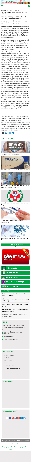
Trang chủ (3, 10)
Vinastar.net (15, 444)
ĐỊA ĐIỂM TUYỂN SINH (13, 277)
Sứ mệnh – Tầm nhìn (9, 355)
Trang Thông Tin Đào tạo (15, 282)
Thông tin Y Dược (13, 10)
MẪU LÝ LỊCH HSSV (12, 286)
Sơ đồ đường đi (8, 360)
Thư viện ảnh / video (9, 365)
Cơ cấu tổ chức (8, 358)
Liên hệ (5, 363)
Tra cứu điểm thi (12, 272)
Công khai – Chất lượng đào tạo (12, 368)
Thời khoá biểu (11, 268)
